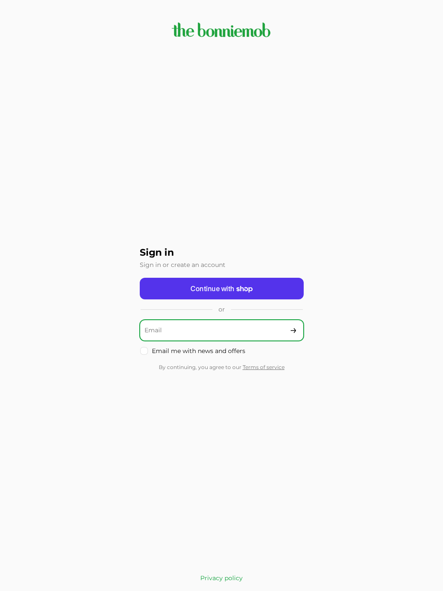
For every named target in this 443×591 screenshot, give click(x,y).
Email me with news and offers (198, 351)
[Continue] (293, 330)
